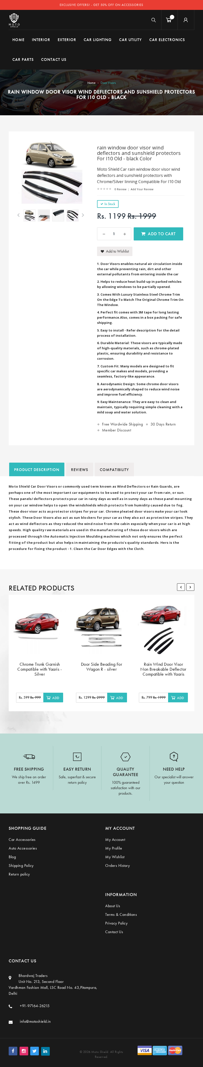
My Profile (113, 848)
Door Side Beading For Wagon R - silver (101, 666)
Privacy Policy (116, 923)
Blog (12, 856)
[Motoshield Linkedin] (45, 1051)
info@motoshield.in (35, 1021)
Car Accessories (22, 839)
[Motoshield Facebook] (13, 1051)
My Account (115, 839)
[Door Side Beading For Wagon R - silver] (101, 627)
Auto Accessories (23, 848)
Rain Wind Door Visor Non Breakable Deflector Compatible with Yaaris (163, 669)
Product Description (36, 469)
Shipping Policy (21, 865)
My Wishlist (115, 856)
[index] (14, 20)
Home (91, 82)
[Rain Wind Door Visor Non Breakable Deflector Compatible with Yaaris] (163, 627)
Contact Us (114, 931)
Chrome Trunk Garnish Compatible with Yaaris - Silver (39, 669)
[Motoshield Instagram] (24, 1051)
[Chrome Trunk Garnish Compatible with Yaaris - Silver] (39, 627)
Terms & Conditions (121, 914)
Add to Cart (162, 234)
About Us (112, 905)
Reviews (79, 469)
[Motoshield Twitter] (34, 1051)
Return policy (19, 874)
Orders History (117, 865)
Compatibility (114, 469)
